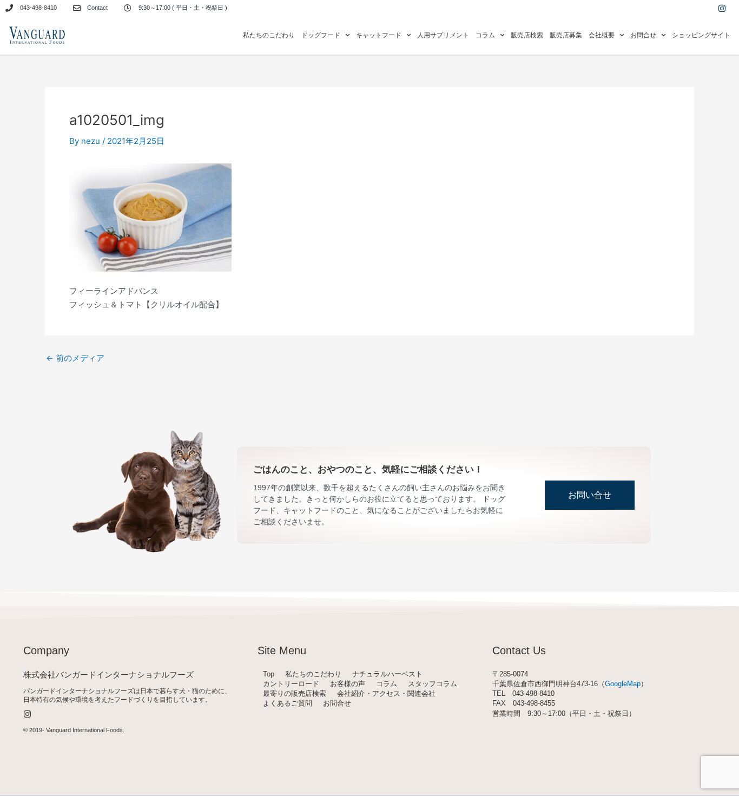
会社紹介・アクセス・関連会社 (386, 693)
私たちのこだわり (269, 35)
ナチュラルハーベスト (387, 674)
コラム (386, 684)
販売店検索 (527, 35)
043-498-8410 (38, 7)
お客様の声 (347, 684)
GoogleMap (623, 684)
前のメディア (75, 358)
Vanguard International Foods (84, 730)
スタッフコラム (432, 684)
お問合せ (337, 703)
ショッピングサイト (701, 35)
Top (268, 674)
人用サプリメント (443, 35)
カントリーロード (291, 684)
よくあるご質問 (287, 703)
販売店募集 (566, 35)
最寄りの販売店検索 (294, 693)
